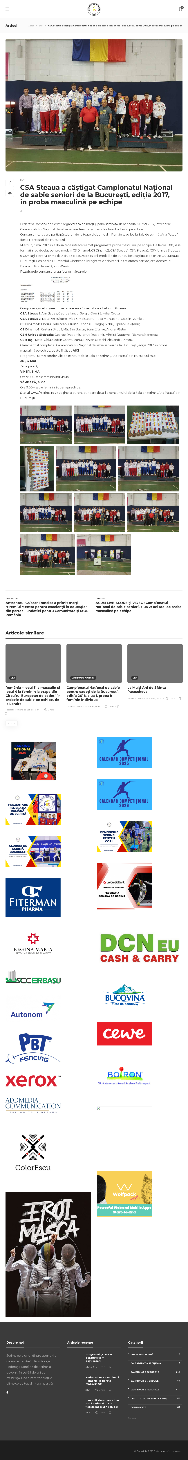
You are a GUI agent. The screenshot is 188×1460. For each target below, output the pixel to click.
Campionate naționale (83, 677)
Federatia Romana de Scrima (20, 709)
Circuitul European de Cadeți (155, 1398)
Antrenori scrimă (155, 1354)
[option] (33, 680)
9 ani (97, 706)
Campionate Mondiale (155, 1380)
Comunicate (155, 1407)
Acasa (31, 25)
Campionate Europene (155, 1372)
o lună (89, 1367)
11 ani (159, 698)
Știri (41, 25)
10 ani (37, 709)
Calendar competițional (155, 1363)
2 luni (88, 1390)
